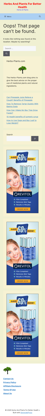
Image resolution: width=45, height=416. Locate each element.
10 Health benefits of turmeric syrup (22, 117)
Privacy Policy (9, 382)
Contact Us (8, 379)
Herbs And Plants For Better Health (22, 5)
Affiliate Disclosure (12, 386)
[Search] (6, 53)
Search (10, 135)
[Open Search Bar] (40, 16)
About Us (7, 393)
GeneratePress (26, 413)
